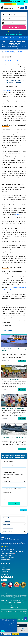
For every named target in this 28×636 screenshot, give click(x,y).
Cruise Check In (11, 600)
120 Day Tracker (5, 567)
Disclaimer (23, 510)
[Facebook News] (2, 580)
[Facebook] (2, 577)
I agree (3, 631)
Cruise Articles (13, 37)
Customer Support (6, 559)
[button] (14, 14)
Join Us (22, 611)
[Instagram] (6, 577)
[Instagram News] (6, 580)
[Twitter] (8, 577)
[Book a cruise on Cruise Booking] (7, 7)
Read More (21, 360)
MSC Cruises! (21, 1)
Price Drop (9, 634)
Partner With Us (16, 611)
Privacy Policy (19, 620)
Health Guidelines (8, 602)
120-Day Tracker (15, 634)
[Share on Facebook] (3, 57)
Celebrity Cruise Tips (22, 37)
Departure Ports (7, 531)
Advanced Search (13, 32)
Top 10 (14, 3)
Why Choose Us (9, 611)
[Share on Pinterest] (8, 57)
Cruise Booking (4, 37)
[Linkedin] (12, 577)
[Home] (1, 634)
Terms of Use (5, 613)
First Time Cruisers (14, 607)
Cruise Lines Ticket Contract (18, 605)
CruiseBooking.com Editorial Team (13, 51)
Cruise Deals (6, 521)
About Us (3, 611)
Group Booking (20, 3)
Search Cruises (13, 27)
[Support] (4, 634)
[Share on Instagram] (10, 57)
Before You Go (4, 600)
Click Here (19, 34)
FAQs (25, 611)
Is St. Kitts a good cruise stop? (12, 379)
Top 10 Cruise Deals (6, 571)
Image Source (14, 614)
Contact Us (17, 613)
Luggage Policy (20, 604)
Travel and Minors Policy (21, 600)
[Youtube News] (4, 580)
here (3, 627)
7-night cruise (18, 214)
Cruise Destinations (8, 528)
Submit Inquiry (14, 503)
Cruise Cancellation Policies (10, 604)
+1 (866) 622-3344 (6, 555)
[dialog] (5, 1)
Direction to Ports (7, 605)
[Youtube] (4, 577)
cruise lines (8, 325)
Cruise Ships (6, 524)
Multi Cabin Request (6, 565)
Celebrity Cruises (6, 90)
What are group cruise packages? (13, 408)
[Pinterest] (10, 577)
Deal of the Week (8, 3)
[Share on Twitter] (5, 57)
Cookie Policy (12, 613)
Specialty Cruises (7, 517)
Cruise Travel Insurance (18, 602)
